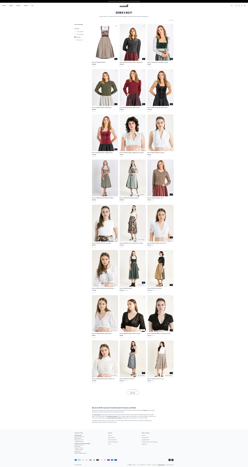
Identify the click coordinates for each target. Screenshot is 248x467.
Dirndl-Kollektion (97, 414)
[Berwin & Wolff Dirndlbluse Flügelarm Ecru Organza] (133, 132)
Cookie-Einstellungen (170, 464)
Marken (26, 5)
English (134, 464)
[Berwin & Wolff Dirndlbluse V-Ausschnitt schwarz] (160, 313)
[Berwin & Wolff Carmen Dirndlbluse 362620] (160, 42)
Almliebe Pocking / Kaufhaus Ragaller (149, 441)
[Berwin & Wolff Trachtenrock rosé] (160, 358)
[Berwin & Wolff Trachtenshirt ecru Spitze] (105, 223)
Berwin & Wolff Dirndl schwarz (154, 288)
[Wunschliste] (239, 5)
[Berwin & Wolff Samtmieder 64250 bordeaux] (105, 132)
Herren (11, 5)
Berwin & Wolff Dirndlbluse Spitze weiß (156, 243)
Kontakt (109, 435)
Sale (32, 5)
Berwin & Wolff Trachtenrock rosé (155, 378)
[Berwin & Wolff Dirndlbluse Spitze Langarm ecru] (105, 358)
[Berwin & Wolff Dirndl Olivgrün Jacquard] (133, 178)
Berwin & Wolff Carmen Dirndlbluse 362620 (157, 62)
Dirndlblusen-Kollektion (112, 416)
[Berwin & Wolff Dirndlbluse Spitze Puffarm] (105, 313)
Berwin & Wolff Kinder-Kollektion (114, 418)
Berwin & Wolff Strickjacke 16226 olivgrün (102, 107)
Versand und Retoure (112, 439)
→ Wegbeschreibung (78, 441)
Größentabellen (111, 437)
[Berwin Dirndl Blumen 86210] (105, 42)
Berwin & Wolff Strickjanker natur (155, 198)
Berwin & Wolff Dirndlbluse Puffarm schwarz (130, 333)
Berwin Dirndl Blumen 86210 (98, 62)
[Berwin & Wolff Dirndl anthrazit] (133, 358)
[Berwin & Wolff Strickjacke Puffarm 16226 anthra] (133, 42)
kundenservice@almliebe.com (80, 453)
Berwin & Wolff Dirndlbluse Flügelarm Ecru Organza (132, 152)
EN (233, 5)
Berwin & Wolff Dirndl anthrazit (127, 378)
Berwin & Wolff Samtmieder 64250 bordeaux (102, 152)
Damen (3, 5)
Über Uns (144, 435)
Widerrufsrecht (143, 464)
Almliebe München (146, 439)
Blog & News (144, 444)
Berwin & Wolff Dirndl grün (126, 288)
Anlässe (18, 5)
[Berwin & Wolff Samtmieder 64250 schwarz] (160, 87)
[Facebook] (169, 460)
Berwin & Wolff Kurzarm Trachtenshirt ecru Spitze (131, 243)
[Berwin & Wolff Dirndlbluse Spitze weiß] (160, 223)
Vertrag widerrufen (161, 464)
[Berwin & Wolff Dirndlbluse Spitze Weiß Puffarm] (105, 268)
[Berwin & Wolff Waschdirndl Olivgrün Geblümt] (105, 178)
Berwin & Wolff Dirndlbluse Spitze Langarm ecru (103, 378)
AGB (138, 464)
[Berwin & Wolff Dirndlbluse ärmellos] (160, 132)
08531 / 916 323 (79, 448)
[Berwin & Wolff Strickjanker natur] (160, 178)
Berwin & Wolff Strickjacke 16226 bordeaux (130, 107)
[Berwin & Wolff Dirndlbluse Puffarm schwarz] (133, 313)
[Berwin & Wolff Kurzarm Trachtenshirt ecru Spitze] (133, 223)
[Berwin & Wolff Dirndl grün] (133, 268)
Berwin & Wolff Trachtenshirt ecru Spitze (101, 243)
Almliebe (145, 410)
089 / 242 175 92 (79, 439)
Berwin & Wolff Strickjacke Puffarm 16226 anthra (131, 62)
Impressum (154, 464)
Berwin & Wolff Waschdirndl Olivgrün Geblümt (102, 198)
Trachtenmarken (145, 437)
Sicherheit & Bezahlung (113, 441)
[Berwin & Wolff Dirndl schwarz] (160, 268)
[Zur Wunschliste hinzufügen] (116, 26)
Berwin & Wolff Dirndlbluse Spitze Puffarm (102, 333)
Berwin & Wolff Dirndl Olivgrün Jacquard (129, 198)
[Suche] (236, 5)
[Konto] (242, 5)
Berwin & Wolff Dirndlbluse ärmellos (155, 152)
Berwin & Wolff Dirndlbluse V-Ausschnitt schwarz (158, 333)
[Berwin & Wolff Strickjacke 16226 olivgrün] (105, 87)
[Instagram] (172, 460)
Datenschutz (149, 464)
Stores (109, 444)
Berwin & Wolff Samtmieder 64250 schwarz (157, 107)
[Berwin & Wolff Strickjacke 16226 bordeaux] (133, 87)
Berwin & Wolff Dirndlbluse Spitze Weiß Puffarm (103, 288)
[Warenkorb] (244, 5)
